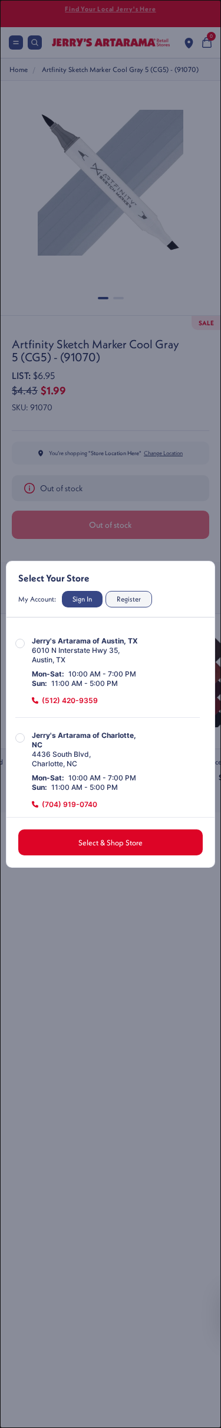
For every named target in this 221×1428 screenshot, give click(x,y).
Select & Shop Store (110, 842)
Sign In (82, 598)
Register (129, 598)
